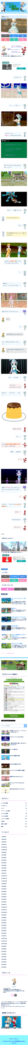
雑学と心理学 (5, 569)
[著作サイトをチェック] (7, 589)
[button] (22, 39)
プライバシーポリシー (14, 1039)
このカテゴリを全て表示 (14, 711)
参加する (22, 713)
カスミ (14, 986)
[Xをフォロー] (20, 589)
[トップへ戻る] (26, 1043)
